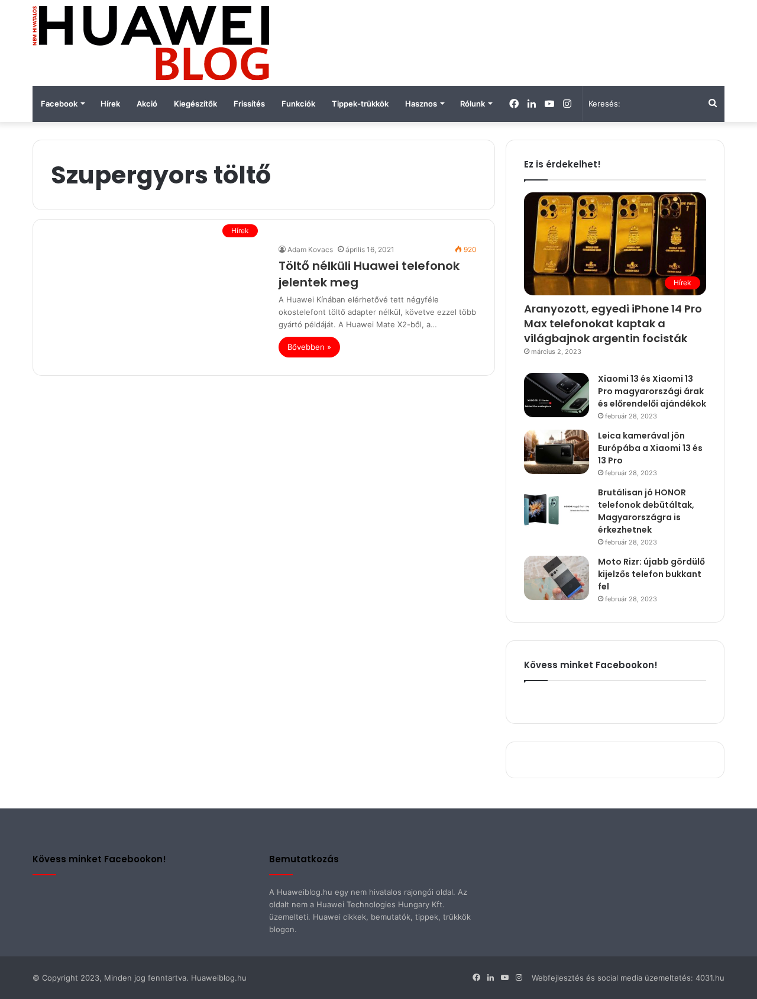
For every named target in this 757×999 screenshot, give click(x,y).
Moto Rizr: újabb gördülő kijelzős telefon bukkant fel (651, 574)
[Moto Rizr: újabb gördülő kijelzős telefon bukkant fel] (556, 578)
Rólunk (472, 103)
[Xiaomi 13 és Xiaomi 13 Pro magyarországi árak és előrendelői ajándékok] (556, 395)
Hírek (110, 103)
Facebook (59, 103)
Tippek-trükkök (360, 103)
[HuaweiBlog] (151, 43)
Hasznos (421, 103)
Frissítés (249, 103)
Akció (147, 103)
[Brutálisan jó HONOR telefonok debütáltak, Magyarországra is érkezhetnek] (556, 508)
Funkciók (298, 103)
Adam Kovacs (310, 249)
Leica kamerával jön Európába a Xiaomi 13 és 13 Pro (650, 448)
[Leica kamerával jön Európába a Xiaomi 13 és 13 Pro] (556, 452)
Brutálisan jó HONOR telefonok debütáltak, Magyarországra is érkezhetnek (646, 511)
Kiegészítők (195, 103)
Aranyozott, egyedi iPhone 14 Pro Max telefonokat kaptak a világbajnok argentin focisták (613, 323)
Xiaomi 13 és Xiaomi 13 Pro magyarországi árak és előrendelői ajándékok (652, 391)
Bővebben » (309, 347)
